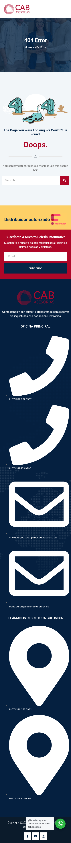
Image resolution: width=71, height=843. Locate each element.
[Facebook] (27, 836)
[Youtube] (35, 836)
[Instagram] (43, 836)
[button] (65, 9)
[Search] (64, 180)
